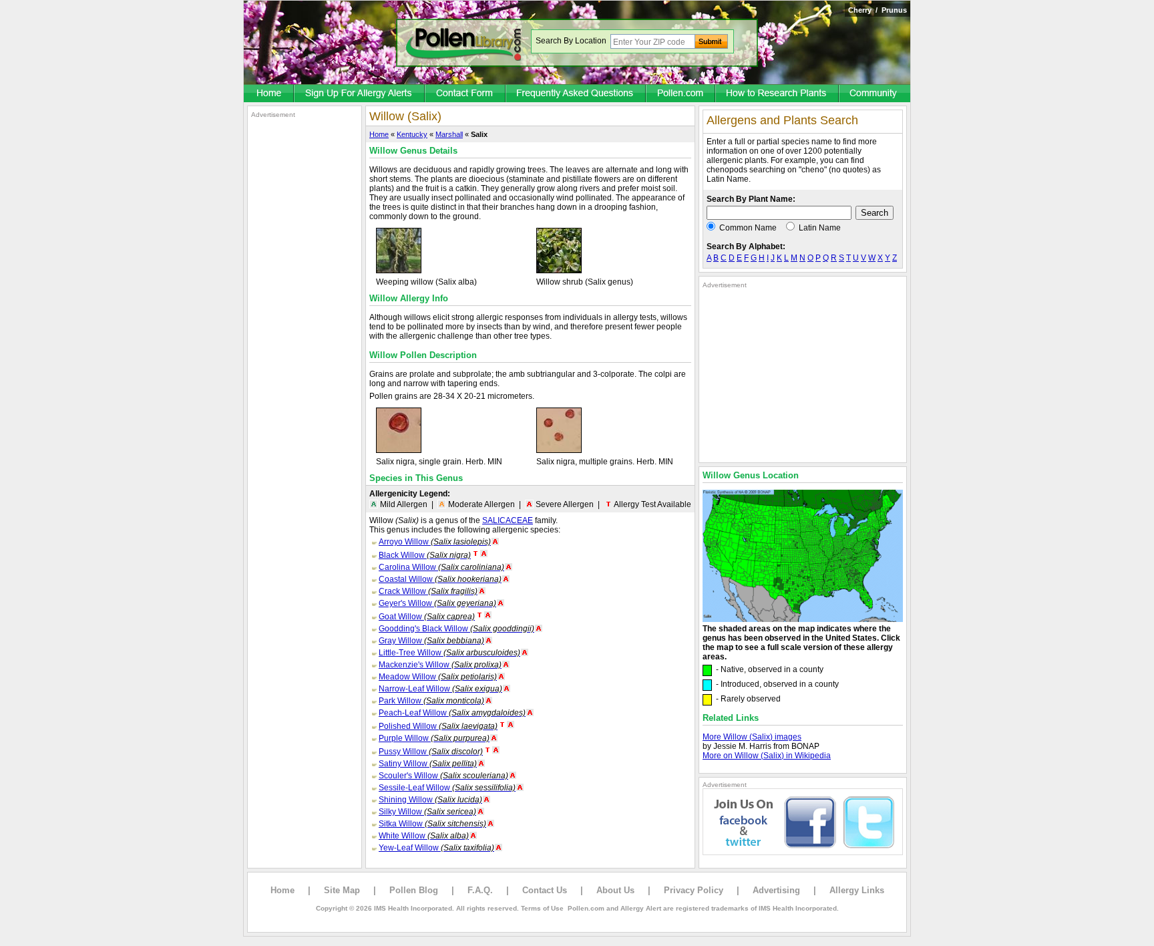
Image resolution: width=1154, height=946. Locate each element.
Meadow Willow (438, 676)
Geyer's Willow (437, 603)
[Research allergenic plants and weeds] (269, 94)
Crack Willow (428, 591)
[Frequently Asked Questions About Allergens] (576, 94)
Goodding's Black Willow (456, 628)
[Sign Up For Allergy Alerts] (360, 94)
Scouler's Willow (443, 775)
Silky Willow (427, 811)
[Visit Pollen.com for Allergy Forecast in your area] (681, 94)
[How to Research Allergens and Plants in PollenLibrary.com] (777, 94)
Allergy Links (856, 890)
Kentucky (412, 134)
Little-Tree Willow (449, 652)
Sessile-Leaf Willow (447, 787)
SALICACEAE (507, 520)
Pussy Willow (431, 751)
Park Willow (431, 700)
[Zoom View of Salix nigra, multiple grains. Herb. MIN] (559, 450)
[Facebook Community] (874, 94)
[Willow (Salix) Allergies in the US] (803, 619)
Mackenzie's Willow (440, 664)
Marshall (449, 134)
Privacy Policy (693, 890)
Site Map (342, 890)
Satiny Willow (428, 763)
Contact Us (544, 890)
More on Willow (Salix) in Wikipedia (767, 755)
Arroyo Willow (435, 541)
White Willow (424, 835)
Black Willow (425, 555)
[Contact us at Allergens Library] (465, 94)
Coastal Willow (440, 579)
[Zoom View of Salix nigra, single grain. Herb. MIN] (398, 450)
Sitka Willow (432, 823)
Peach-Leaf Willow (452, 713)
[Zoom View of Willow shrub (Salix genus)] (559, 270)
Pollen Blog (413, 890)
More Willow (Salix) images (752, 737)
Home (379, 134)
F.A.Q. (480, 890)
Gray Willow (431, 640)
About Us (615, 890)
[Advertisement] (304, 319)
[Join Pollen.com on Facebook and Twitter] (803, 852)
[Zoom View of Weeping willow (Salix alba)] (398, 270)
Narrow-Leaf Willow (440, 688)
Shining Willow (430, 799)
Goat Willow (427, 616)
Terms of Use (542, 908)
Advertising (776, 890)
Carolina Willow (441, 567)
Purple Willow (434, 738)
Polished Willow (438, 726)
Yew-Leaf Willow (436, 847)
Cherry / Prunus (877, 10)
